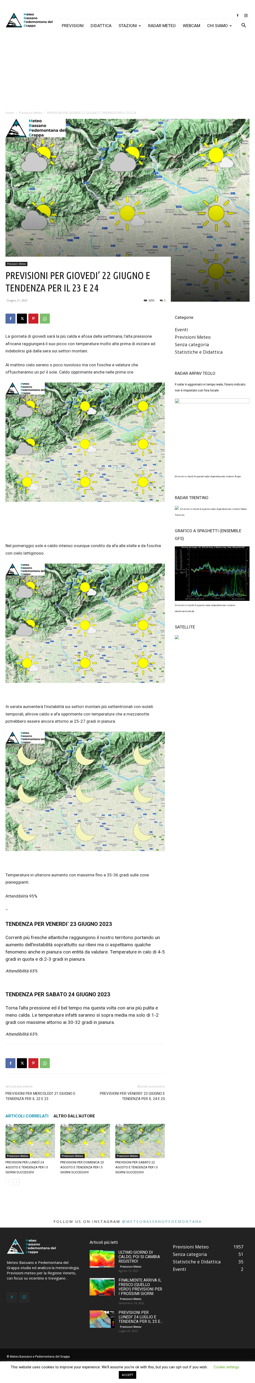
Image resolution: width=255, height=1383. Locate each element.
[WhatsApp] (45, 319)
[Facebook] (237, 15)
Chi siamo (217, 25)
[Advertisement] (127, 69)
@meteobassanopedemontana (162, 1221)
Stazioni (128, 25)
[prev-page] (8, 1182)
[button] (244, 26)
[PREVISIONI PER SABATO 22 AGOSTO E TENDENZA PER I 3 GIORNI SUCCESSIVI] (140, 1141)
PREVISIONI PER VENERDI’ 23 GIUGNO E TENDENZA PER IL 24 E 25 (132, 1096)
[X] (22, 319)
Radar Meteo (162, 25)
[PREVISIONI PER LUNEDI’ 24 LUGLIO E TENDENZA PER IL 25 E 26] (102, 1319)
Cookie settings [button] (226, 1367)
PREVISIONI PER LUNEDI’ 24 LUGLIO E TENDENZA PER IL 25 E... (140, 1317)
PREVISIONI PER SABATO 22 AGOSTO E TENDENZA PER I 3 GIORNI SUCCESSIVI (136, 1167)
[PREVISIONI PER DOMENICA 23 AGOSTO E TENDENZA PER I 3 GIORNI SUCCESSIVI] (85, 1141)
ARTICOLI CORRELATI (27, 1115)
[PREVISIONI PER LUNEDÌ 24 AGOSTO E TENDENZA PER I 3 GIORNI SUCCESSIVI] (30, 1141)
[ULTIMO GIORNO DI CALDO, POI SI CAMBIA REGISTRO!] (102, 1259)
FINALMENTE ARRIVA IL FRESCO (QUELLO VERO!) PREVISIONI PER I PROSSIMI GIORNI (140, 1287)
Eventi (181, 330)
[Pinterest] (33, 319)
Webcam (191, 25)
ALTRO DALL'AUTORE (74, 1115)
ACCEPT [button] (127, 1375)
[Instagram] (246, 15)
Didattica (101, 25)
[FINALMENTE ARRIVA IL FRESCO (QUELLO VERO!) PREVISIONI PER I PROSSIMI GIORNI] (102, 1286)
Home (9, 113)
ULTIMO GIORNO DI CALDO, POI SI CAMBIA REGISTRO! (139, 1257)
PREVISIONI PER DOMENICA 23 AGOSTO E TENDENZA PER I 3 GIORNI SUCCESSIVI (82, 1167)
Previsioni (73, 25)
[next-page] (16, 1182)
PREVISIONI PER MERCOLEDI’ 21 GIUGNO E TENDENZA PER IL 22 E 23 (40, 1096)
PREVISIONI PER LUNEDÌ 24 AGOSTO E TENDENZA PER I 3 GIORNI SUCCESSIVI (26, 1167)
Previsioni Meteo (30, 113)
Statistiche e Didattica (199, 352)
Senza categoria (192, 344)
